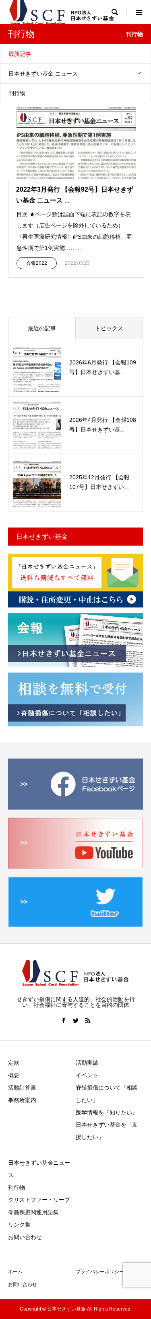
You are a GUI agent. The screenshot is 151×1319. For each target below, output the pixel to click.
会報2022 (36, 263)
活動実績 (87, 1062)
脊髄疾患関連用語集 (33, 1212)
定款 (13, 1062)
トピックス (109, 328)
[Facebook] (63, 1020)
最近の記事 (42, 328)
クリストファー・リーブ (39, 1199)
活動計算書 (22, 1087)
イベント (87, 1075)
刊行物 (16, 93)
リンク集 (19, 1224)
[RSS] (88, 1020)
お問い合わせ (25, 1237)
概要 (13, 1075)
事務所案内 (22, 1100)
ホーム (15, 1271)
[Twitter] (76, 1020)
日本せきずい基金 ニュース (43, 73)
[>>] (75, 806)
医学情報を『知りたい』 (107, 1112)
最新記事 (19, 54)
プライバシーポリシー (100, 1271)
